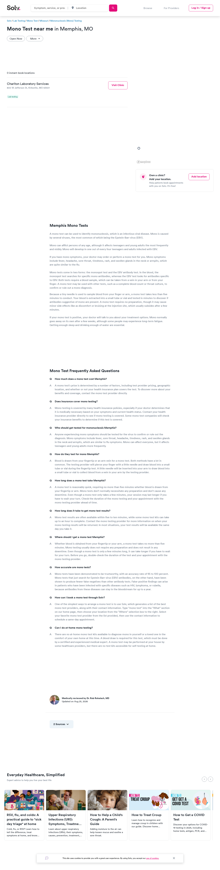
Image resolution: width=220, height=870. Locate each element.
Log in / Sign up (200, 7)
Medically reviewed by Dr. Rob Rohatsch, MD (85, 698)
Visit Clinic (118, 85)
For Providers (171, 8)
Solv (9, 20)
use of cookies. (152, 858)
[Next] (210, 779)
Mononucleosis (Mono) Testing (66, 20)
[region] (176, 116)
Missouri (44, 20)
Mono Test (32, 20)
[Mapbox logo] (144, 162)
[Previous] (204, 779)
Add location (199, 176)
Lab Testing (19, 20)
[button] (138, 148)
